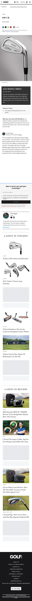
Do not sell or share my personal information (16, 583)
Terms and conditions (16, 569)
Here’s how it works (15, 31)
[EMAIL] (14, 217)
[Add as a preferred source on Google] (16, 588)
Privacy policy (16, 571)
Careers (16, 578)
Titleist (3, 14)
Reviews (20, 134)
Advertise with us (16, 581)
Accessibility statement (16, 573)
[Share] (3, 27)
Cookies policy (16, 576)
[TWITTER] (11, 217)
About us (16, 562)
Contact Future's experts (16, 564)
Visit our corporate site (21, 595)
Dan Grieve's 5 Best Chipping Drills (18, 6)
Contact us (16, 566)
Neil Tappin (10, 133)
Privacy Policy (11, 206)
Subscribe (23, 2)
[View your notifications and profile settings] (14, 2)
